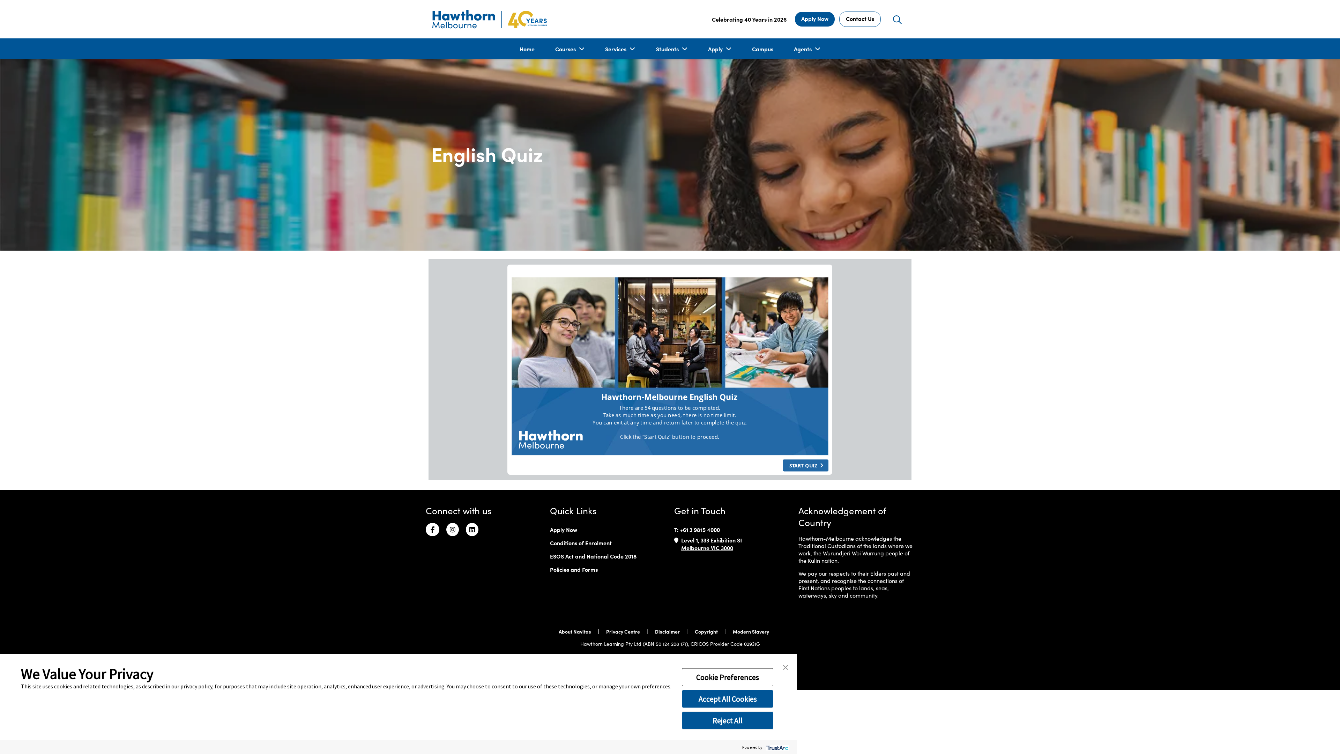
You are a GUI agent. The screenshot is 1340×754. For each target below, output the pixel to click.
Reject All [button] (728, 720)
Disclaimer (668, 631)
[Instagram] (452, 529)
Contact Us (860, 18)
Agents (803, 49)
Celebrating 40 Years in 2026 (749, 19)
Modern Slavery (751, 631)
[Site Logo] (489, 19)
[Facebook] (432, 529)
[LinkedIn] (472, 529)
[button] (785, 667)
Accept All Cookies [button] (728, 699)
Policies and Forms (574, 569)
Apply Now (814, 18)
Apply (716, 49)
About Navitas (575, 631)
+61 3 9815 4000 (700, 529)
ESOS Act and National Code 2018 (593, 556)
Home (527, 49)
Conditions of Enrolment (581, 543)
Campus (762, 49)
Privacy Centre (623, 631)
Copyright (707, 631)
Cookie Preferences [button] (727, 677)
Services (616, 49)
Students (668, 49)
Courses (566, 49)
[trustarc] (777, 747)
